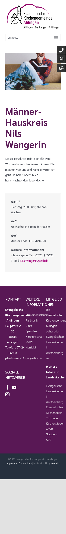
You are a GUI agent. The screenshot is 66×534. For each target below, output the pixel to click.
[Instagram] (7, 394)
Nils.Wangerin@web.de (34, 261)
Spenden (31, 331)
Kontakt (31, 347)
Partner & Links (32, 323)
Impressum (12, 463)
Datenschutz (25, 463)
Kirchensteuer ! (33, 339)
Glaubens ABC (52, 437)
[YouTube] (14, 387)
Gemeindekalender (33, 315)
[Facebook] (7, 387)
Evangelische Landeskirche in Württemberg (53, 394)
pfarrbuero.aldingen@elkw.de (23, 358)
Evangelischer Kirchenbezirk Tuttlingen (53, 412)
